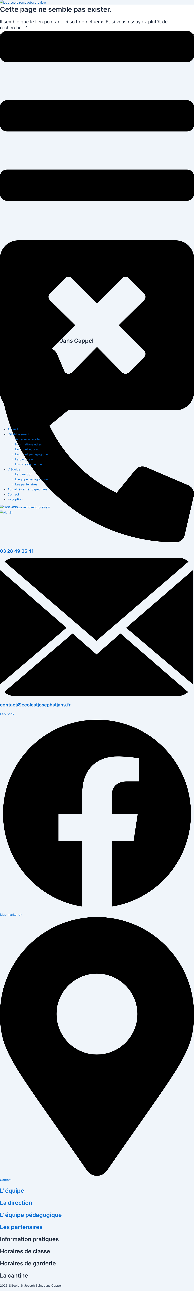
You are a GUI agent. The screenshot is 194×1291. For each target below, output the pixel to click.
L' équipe (12, 1190)
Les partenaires (21, 1227)
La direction (16, 1202)
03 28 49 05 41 (17, 551)
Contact (6, 1180)
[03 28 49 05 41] (97, 541)
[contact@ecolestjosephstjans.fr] (97, 695)
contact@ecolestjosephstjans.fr (35, 705)
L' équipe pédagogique (31, 1214)
